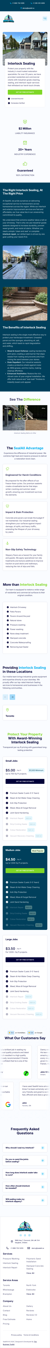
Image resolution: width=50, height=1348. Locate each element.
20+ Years (25, 149)
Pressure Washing (11, 1258)
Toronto (10, 716)
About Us (7, 1306)
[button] (25, 1147)
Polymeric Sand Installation (33, 1260)
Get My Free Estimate (25, 92)
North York (31, 1285)
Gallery (29, 1306)
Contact (6, 1310)
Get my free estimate (25, 781)
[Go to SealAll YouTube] (21, 1235)
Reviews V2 (31, 1315)
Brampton (7, 1294)
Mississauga (8, 1290)
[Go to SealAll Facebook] (25, 1235)
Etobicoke (31, 1290)
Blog (5, 1315)
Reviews (30, 1310)
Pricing (6, 1324)
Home (29, 1319)
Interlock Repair (10, 1267)
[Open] (45, 18)
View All (30, 1273)
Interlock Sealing (10, 1263)
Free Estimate (9, 1319)
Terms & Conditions (31, 1335)
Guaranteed (25, 170)
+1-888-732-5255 (16, 1248)
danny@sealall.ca (38, 1248)
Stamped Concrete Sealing (34, 1267)
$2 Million (25, 128)
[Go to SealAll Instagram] (29, 1235)
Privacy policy (16, 1335)
